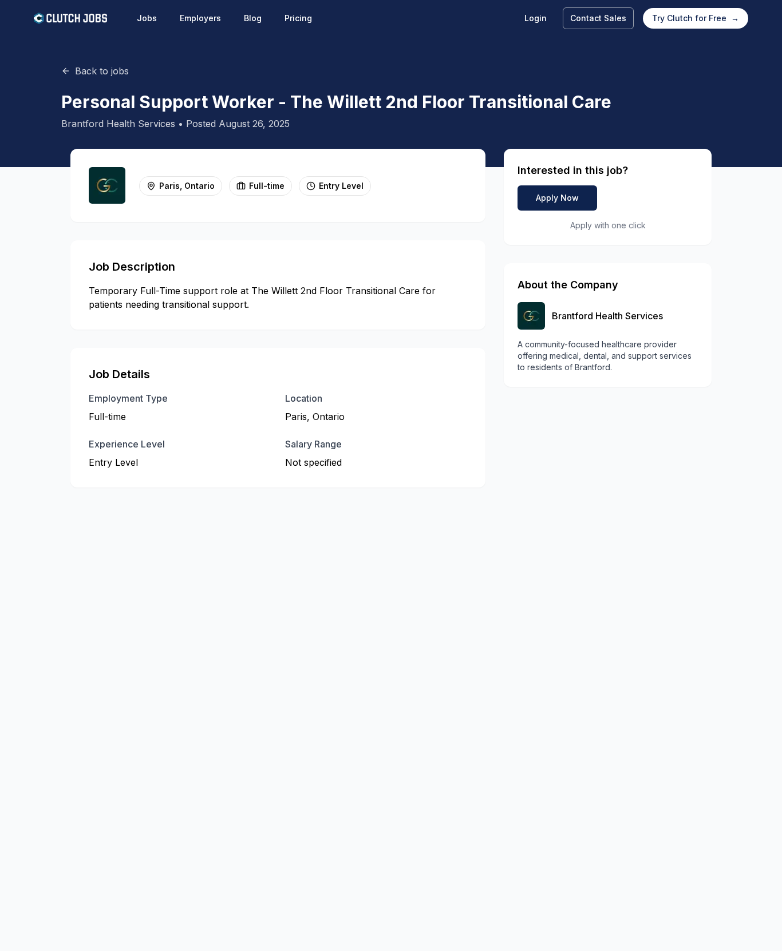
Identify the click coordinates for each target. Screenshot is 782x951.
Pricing (298, 18)
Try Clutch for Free (695, 18)
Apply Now (557, 198)
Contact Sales (598, 18)
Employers (200, 18)
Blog (253, 18)
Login (535, 18)
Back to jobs (102, 71)
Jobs (147, 18)
